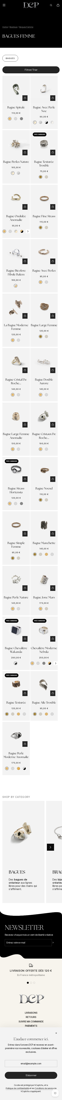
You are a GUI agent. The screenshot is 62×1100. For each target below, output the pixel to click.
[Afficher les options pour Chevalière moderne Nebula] (52, 639)
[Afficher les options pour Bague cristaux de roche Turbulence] (52, 424)
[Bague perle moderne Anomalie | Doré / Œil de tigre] (18, 768)
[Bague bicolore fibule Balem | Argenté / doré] (15, 285)
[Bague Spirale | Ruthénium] (21, 118)
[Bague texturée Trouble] (44, 144)
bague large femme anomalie (16, 435)
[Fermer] (56, 1033)
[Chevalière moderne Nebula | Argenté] (38, 663)
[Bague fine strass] (44, 198)
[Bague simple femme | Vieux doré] (12, 558)
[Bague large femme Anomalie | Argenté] (18, 449)
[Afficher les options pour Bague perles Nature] (25, 152)
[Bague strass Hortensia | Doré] (9, 503)
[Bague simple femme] (16, 525)
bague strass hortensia (16, 490)
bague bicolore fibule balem (16, 272)
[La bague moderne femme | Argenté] (18, 340)
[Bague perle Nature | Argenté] (18, 608)
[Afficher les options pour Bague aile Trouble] (52, 693)
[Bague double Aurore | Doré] (40, 394)
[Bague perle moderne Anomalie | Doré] (6, 768)
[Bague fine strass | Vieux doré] (40, 227)
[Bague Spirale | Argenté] (15, 118)
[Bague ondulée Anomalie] (16, 198)
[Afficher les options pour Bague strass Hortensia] (25, 479)
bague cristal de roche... (16, 381)
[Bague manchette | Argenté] (52, 554)
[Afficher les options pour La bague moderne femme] (25, 316)
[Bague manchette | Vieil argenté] (40, 554)
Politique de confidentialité (17, 1088)
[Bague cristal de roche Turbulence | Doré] (12, 394)
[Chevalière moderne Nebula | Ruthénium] (43, 663)
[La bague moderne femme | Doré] (12, 340)
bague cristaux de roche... (44, 435)
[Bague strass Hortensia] (16, 470)
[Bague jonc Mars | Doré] (40, 608)
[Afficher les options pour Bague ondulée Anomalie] (25, 207)
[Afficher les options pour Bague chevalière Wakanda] (25, 639)
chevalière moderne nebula (44, 650)
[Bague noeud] (44, 470)
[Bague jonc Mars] (44, 579)
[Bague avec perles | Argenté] (46, 282)
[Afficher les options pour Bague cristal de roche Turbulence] (25, 370)
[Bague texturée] (16, 685)
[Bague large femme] (44, 307)
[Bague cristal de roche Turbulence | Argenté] (18, 394)
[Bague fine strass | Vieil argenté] (46, 227)
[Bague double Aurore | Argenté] (46, 394)
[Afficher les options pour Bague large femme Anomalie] (25, 424)
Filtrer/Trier (31, 69)
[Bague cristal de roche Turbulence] (16, 361)
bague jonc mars (44, 597)
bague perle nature (16, 597)
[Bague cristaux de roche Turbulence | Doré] (40, 449)
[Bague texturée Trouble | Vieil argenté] (46, 177)
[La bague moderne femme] (16, 307)
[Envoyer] (55, 942)
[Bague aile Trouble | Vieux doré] (34, 714)
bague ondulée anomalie (16, 218)
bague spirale (16, 107)
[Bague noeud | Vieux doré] (40, 499)
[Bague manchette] (44, 525)
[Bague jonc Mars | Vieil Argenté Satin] (46, 608)
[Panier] (58, 5)
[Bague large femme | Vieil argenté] (46, 336)
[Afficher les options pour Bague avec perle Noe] (52, 98)
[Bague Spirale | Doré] (9, 118)
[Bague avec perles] (44, 253)
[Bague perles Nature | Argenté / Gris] (18, 173)
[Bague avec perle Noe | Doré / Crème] (34, 122)
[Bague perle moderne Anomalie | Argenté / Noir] (24, 768)
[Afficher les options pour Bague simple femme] (25, 533)
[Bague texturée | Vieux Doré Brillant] (6, 714)
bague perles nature (16, 162)
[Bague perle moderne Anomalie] (16, 735)
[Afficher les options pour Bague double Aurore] (52, 370)
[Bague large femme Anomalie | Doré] (12, 449)
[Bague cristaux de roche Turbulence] (44, 416)
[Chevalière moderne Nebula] (44, 630)
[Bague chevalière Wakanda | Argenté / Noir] (15, 663)
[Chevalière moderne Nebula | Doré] (32, 663)
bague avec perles (44, 270)
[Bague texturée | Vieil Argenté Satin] (12, 714)
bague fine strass (44, 216)
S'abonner (31, 1075)
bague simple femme (16, 544)
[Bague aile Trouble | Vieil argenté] (40, 714)
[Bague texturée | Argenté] (24, 714)
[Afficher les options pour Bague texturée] (25, 693)
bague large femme (44, 325)
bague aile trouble (44, 702)
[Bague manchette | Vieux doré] (34, 554)
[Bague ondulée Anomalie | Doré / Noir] (21, 231)
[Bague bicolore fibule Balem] (16, 253)
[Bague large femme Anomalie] (16, 416)
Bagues (10, 58)
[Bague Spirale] (16, 89)
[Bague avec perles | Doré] (40, 282)
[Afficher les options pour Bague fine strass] (52, 207)
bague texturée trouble (44, 163)
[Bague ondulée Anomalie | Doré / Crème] (15, 231)
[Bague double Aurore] (44, 361)
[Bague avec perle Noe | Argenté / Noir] (46, 122)
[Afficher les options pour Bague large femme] (52, 316)
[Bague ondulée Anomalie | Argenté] (10, 231)
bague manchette (44, 543)
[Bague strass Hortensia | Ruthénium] (21, 503)
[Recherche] (51, 5)
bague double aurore (44, 381)
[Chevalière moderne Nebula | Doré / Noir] (49, 663)
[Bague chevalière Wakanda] (16, 630)
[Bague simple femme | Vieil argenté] (18, 558)
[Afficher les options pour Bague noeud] (52, 479)
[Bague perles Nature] (16, 144)
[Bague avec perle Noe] (44, 89)
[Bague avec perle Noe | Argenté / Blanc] (52, 122)
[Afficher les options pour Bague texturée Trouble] (52, 152)
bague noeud (43, 488)
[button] (28, 231)
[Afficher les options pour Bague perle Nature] (25, 588)
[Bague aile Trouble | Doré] (46, 714)
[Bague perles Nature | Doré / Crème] (12, 173)
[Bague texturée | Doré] (18, 714)
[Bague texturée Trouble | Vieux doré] (40, 177)
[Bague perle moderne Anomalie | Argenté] (12, 768)
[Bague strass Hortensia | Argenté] (15, 503)
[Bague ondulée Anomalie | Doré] (4, 231)
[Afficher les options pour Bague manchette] (52, 533)
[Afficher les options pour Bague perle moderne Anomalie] (25, 744)
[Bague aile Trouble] (44, 685)
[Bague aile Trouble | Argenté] (52, 714)
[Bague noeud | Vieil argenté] (46, 499)
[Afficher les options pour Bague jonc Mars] (52, 588)
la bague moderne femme (16, 327)
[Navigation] (5, 5)
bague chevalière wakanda (16, 650)
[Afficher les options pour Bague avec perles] (52, 261)
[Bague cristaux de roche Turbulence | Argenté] (46, 449)
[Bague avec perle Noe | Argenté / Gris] (40, 122)
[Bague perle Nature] (16, 579)
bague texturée (16, 702)
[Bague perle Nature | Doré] (12, 608)
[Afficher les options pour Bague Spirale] (25, 98)
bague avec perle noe (44, 109)
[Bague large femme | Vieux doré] (40, 336)
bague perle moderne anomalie (16, 755)
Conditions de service (44, 1088)
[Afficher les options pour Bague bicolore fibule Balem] (25, 261)
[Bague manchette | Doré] (46, 554)
